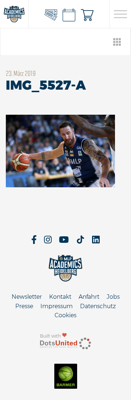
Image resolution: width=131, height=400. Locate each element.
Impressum (56, 306)
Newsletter (27, 296)
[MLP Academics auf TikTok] (80, 241)
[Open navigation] (120, 14)
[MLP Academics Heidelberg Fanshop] (87, 14)
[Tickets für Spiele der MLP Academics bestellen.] (51, 14)
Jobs (113, 296)
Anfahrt (89, 296)
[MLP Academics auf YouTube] (64, 241)
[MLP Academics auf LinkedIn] (96, 241)
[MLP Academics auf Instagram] (48, 241)
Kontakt (60, 296)
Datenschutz (98, 306)
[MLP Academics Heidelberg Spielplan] (69, 14)
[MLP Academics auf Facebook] (34, 241)
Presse (24, 306)
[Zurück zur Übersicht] (117, 42)
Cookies (65, 315)
